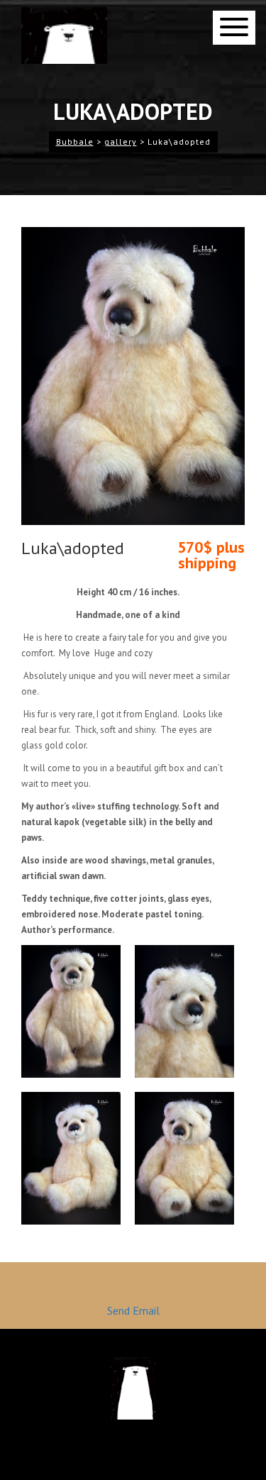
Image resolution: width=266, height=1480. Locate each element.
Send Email (133, 1310)
